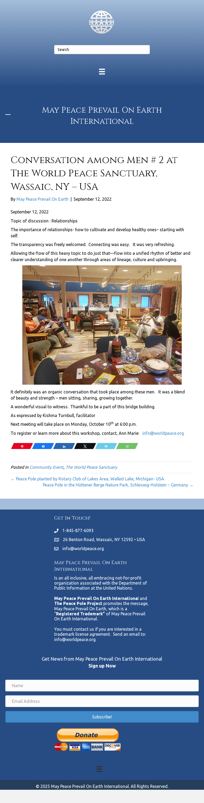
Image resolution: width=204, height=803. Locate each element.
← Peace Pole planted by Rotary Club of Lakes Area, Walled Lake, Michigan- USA (87, 478)
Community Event (46, 467)
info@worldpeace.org (163, 433)
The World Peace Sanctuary (91, 467)
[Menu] (102, 71)
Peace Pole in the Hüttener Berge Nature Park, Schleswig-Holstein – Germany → (118, 484)
